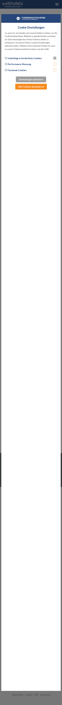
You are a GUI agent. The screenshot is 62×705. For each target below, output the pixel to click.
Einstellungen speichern (31, 79)
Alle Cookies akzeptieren (31, 86)
